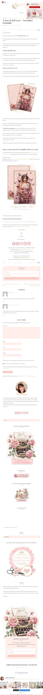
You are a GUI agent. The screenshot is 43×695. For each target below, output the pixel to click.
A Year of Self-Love (11, 25)
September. (27, 221)
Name (4, 341)
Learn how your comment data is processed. (27, 376)
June (19, 221)
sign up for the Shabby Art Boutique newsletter (20, 159)
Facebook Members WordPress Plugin (10, 527)
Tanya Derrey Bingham (12, 304)
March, (11, 221)
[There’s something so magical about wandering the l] (39, 685)
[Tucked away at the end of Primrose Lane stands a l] (18, 685)
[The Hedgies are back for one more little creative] (3, 685)
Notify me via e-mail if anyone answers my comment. (14, 363)
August (23, 221)
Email (4, 347)
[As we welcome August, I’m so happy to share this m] (10, 685)
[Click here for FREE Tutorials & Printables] (21, 494)
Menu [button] (22, 12)
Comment (5, 325)
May (16, 221)
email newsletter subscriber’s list (25, 249)
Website (4, 353)
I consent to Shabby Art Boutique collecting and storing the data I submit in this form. (20, 367)
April (14, 221)
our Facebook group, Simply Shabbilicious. (21, 226)
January (4, 221)
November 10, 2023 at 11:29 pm (13, 305)
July (21, 221)
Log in (31, 694)
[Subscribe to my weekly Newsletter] (21, 465)
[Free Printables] (21, 476)
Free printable (18, 25)
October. (34, 221)
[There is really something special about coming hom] (32, 685)
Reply (4, 301)
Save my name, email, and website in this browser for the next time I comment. (18, 360)
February (8, 221)
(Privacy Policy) (6, 368)
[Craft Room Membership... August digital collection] (25, 685)
